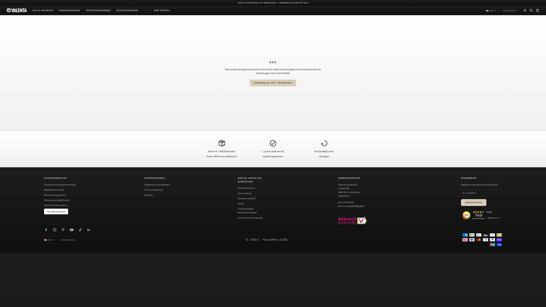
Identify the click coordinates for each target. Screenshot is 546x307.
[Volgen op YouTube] (72, 230)
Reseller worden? (247, 198)
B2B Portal (162, 10)
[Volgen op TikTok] (80, 230)
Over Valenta (245, 193)
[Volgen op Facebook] (46, 230)
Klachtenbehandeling (55, 205)
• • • (146, 10)
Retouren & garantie (54, 195)
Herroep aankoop (56, 211)
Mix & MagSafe (42, 10)
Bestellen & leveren (54, 189)
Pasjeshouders (69, 10)
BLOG (241, 203)
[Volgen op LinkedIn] (89, 230)
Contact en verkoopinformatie (60, 184)
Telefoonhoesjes (98, 10)
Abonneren (473, 202)
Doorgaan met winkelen (273, 82)
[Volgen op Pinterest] (63, 230)
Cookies (148, 195)
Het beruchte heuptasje (250, 217)
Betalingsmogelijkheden (57, 200)
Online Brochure (246, 188)
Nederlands (509, 11)
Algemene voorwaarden (157, 184)
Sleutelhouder (127, 10)
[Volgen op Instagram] (55, 230)
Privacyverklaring (153, 189)
